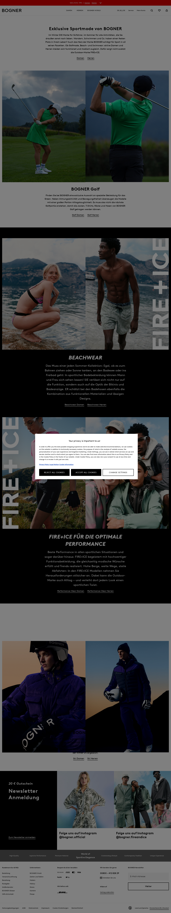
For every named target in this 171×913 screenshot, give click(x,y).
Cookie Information (66, 464)
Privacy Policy (44, 464)
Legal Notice (54, 464)
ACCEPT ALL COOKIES (86, 472)
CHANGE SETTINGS (118, 472)
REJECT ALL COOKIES (54, 472)
